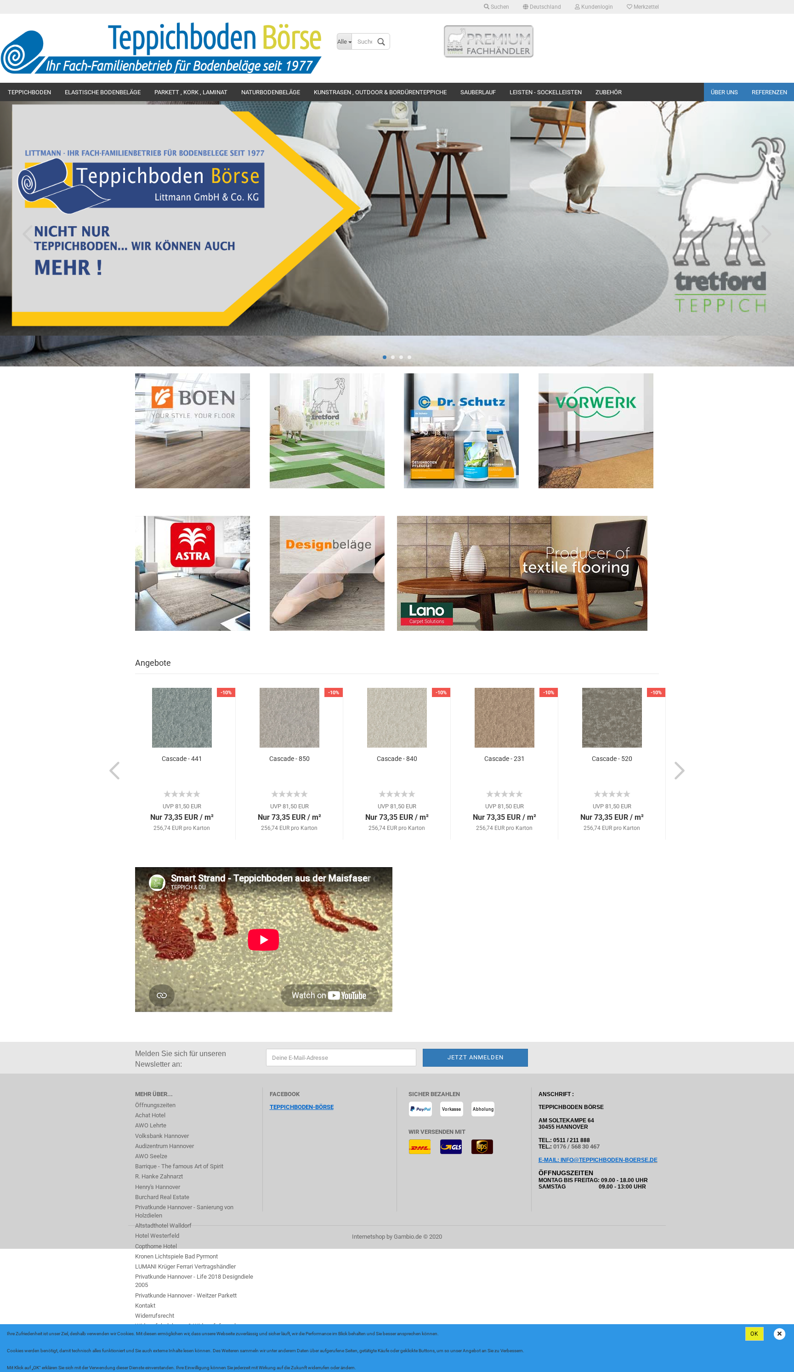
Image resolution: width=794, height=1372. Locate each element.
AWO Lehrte (150, 1125)
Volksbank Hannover (162, 1135)
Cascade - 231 (504, 758)
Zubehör (609, 92)
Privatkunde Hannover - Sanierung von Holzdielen (184, 1211)
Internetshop (368, 1236)
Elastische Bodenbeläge (103, 92)
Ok (754, 1334)
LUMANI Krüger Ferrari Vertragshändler (185, 1266)
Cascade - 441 (182, 758)
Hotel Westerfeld (157, 1235)
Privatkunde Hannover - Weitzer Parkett (186, 1295)
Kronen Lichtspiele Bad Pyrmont (176, 1256)
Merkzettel (645, 7)
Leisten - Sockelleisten (546, 92)
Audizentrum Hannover (164, 1146)
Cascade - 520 (612, 758)
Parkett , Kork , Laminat (190, 92)
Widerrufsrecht (154, 1315)
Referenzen (769, 92)
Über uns (724, 92)
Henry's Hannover (157, 1186)
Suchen (499, 7)
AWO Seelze (151, 1156)
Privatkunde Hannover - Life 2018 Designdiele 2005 (194, 1280)
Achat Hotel (150, 1115)
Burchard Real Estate (162, 1197)
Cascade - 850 (289, 758)
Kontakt (145, 1305)
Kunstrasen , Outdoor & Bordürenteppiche (380, 92)
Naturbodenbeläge (270, 92)
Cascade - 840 (397, 758)
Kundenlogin (596, 7)
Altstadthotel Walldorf (163, 1225)
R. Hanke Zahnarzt (159, 1176)
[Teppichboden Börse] (161, 48)
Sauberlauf (478, 92)
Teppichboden (29, 92)
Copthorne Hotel (156, 1246)
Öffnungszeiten (155, 1105)
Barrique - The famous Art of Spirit (179, 1166)
